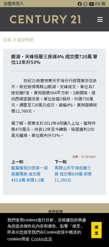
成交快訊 (25, 40)
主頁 (7, 40)
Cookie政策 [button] (41, 239)
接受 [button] (96, 230)
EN (97, 4)
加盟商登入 (14, 3)
